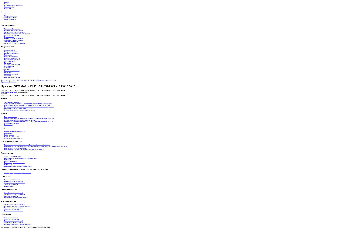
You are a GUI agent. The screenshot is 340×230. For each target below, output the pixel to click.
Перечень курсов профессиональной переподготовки (20, 158)
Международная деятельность (13, 138)
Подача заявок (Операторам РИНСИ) (15, 148)
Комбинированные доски (12, 58)
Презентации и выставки (11, 71)
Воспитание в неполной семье (13, 5)
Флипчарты (7, 75)
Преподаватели (9, 135)
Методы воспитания (10, 16)
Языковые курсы (9, 7)
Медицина (7, 63)
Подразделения (8, 133)
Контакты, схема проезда (11, 136)
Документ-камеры (9, 50)
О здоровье (7, 67)
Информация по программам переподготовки (18, 166)
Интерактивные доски (11, 52)
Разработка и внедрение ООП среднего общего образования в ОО (24, 149)
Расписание (7, 159)
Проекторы (7, 72)
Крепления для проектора (12, 59)
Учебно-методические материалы (14, 163)
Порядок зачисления (10, 161)
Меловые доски (9, 66)
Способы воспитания (10, 17)
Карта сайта (7, 8)
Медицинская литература (12, 64)
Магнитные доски (9, 61)
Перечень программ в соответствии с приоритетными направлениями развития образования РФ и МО (35, 146)
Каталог (6, 4)
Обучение (7, 69)
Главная (6, 2)
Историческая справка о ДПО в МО (15, 131)
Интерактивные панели (11, 53)
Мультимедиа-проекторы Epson (46, 80)
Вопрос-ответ (8, 164)
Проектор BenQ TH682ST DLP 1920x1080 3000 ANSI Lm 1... (19, 80)
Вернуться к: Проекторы (8, 82)
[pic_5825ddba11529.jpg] (8, 92)
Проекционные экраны (11, 74)
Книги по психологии (11, 56)
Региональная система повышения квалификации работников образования (27, 145)
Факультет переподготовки (12, 156)
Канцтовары (8, 55)
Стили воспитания (10, 19)
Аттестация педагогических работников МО (17, 173)
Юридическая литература (12, 77)
